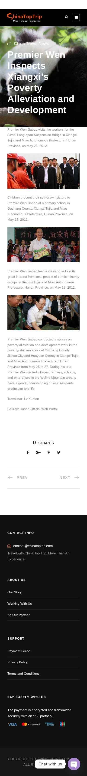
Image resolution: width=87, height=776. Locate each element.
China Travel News (31, 43)
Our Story (14, 592)
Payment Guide (18, 651)
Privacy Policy (17, 662)
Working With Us (19, 603)
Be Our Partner (18, 615)
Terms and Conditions (23, 673)
